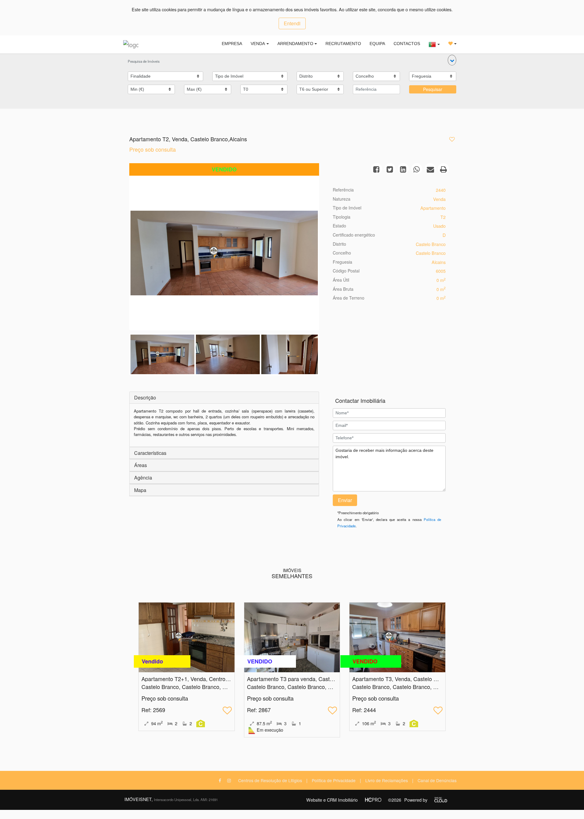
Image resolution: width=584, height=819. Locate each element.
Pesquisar (432, 89)
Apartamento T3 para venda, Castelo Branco (301, 679)
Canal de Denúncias (437, 780)
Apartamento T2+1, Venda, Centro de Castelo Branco (206, 679)
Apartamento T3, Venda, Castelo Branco (401, 679)
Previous (121, 254)
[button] (452, 60)
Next (327, 254)
